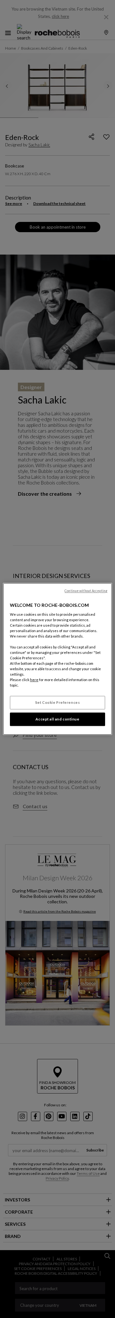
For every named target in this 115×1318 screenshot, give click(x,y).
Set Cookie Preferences (57, 703)
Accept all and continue (57, 719)
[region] (57, 659)
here (34, 680)
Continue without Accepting (86, 591)
